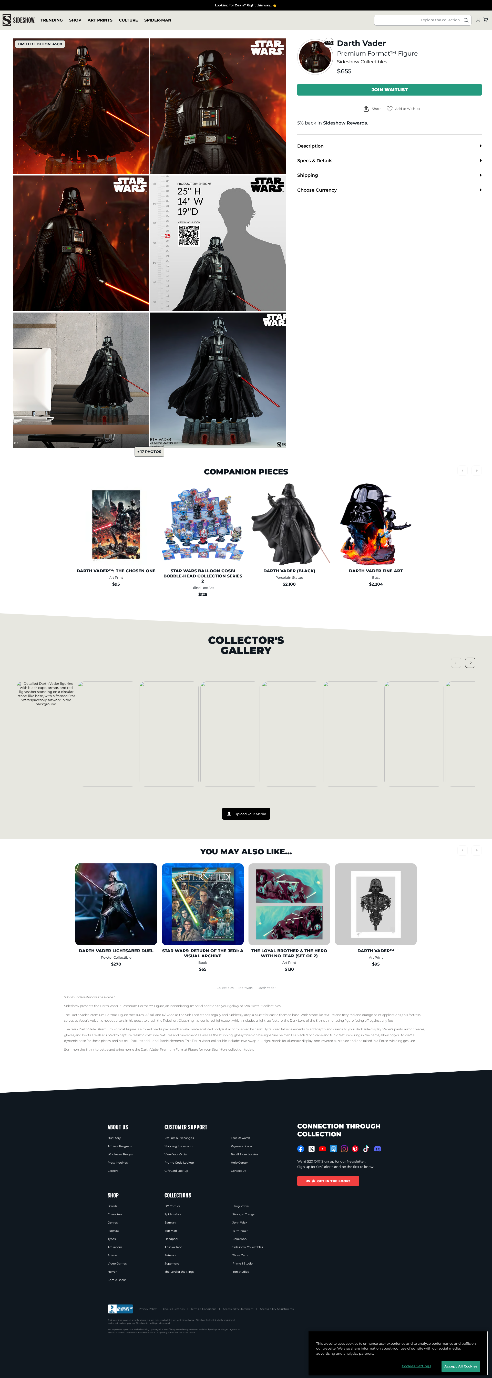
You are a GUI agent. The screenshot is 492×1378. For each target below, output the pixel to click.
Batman (170, 1222)
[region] (398, 1353)
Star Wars (245, 988)
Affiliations (115, 1247)
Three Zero (240, 1255)
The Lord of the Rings (179, 1271)
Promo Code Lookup (179, 1162)
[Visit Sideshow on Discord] (377, 1148)
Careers (113, 1171)
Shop (75, 20)
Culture (128, 20)
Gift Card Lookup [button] (176, 1171)
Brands (112, 1206)
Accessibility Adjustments (277, 1309)
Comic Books (117, 1280)
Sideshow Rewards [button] (345, 123)
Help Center (239, 1162)
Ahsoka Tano (173, 1247)
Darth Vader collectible (209, 1041)
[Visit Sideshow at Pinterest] (355, 1148)
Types (112, 1239)
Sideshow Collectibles (362, 61)
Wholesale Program (122, 1154)
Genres (113, 1222)
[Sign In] (478, 20)
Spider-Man (157, 20)
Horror (112, 1271)
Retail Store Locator (244, 1154)
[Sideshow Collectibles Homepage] (19, 20)
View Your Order (176, 1154)
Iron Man (171, 1230)
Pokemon (239, 1239)
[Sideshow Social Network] (333, 1148)
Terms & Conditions (203, 1309)
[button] (403, 109)
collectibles (262, 1006)
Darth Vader (266, 988)
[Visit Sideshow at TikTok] (366, 1148)
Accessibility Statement (238, 1309)
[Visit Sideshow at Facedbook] (300, 1148)
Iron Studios (240, 1271)
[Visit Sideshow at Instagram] (344, 1148)
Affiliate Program (120, 1146)
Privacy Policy (148, 1309)
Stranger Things (243, 1214)
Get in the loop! (333, 1181)
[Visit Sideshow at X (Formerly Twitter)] (311, 1149)
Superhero (172, 1263)
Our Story (114, 1138)
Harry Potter (240, 1206)
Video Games (117, 1263)
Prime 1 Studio (242, 1263)
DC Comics (172, 1206)
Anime (112, 1255)
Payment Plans (241, 1146)
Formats (113, 1230)
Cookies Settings (173, 1309)
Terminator (240, 1230)
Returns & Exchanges (179, 1138)
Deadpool (171, 1239)
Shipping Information (179, 1146)
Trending (51, 20)
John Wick (239, 1222)
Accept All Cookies (460, 1366)
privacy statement (169, 1332)
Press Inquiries (118, 1162)
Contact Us (238, 1171)
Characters (115, 1214)
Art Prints (100, 20)
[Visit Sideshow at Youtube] (322, 1148)
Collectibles (225, 988)
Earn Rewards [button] (240, 1138)
